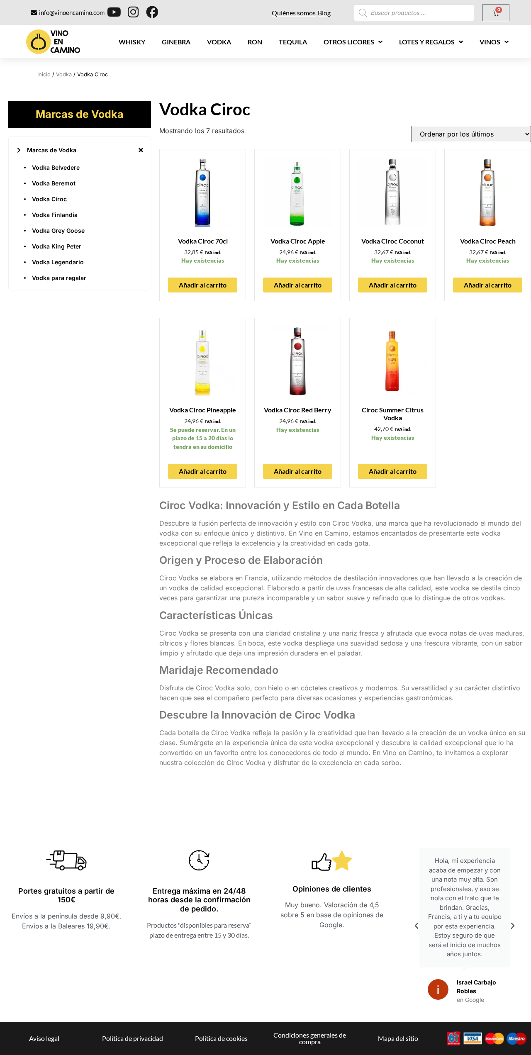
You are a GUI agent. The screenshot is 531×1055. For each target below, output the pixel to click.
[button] (416, 926)
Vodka (219, 42)
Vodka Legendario (58, 262)
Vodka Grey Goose (58, 230)
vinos (490, 42)
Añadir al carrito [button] (203, 285)
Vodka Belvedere (56, 167)
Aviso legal (44, 1038)
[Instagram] (133, 12)
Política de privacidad (132, 1038)
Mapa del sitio (398, 1038)
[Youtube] (114, 12)
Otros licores (349, 42)
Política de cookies (221, 1038)
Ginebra (176, 42)
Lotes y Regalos (427, 42)
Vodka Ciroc (49, 198)
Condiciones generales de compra (309, 1038)
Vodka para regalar (59, 277)
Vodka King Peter (56, 246)
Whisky (132, 42)
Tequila (293, 42)
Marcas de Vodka (51, 149)
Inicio (44, 74)
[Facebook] (152, 12)
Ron (255, 42)
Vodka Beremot (54, 183)
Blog (324, 13)
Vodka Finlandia (55, 214)
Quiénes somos (294, 13)
